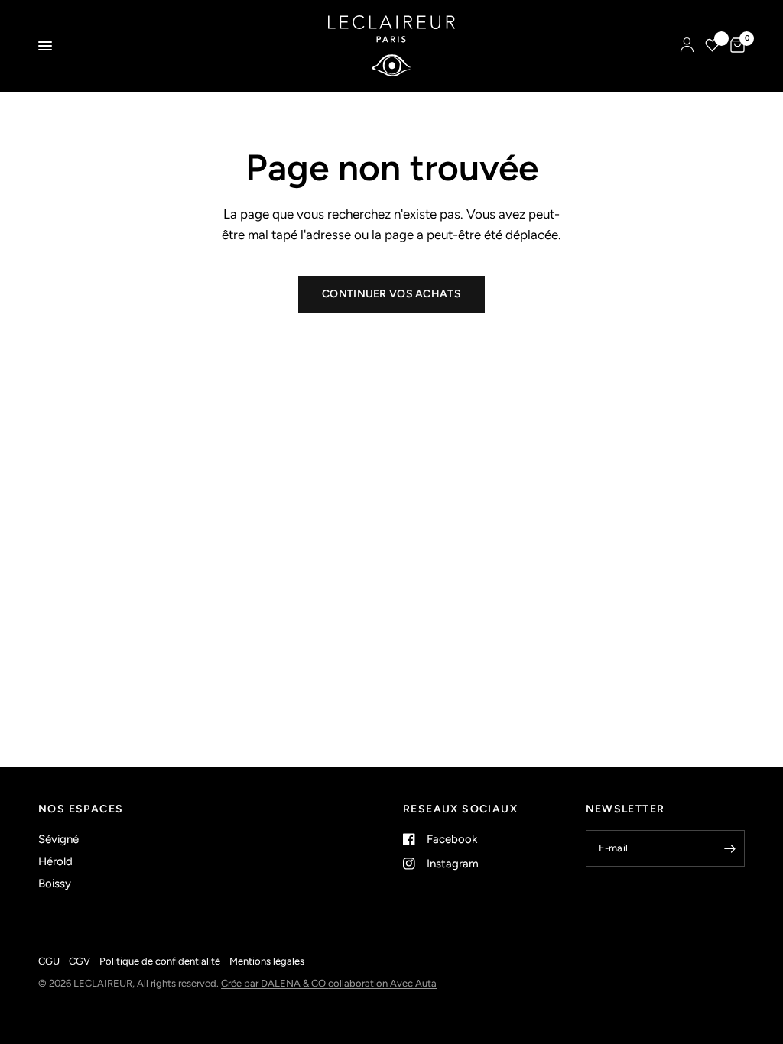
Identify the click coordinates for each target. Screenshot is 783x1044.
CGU (49, 961)
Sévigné (58, 839)
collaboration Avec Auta (382, 983)
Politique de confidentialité (159, 961)
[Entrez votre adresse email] (729, 848)
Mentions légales (266, 961)
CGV (79, 961)
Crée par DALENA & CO (274, 983)
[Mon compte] (687, 46)
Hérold (55, 861)
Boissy (54, 883)
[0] (735, 46)
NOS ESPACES (80, 809)
